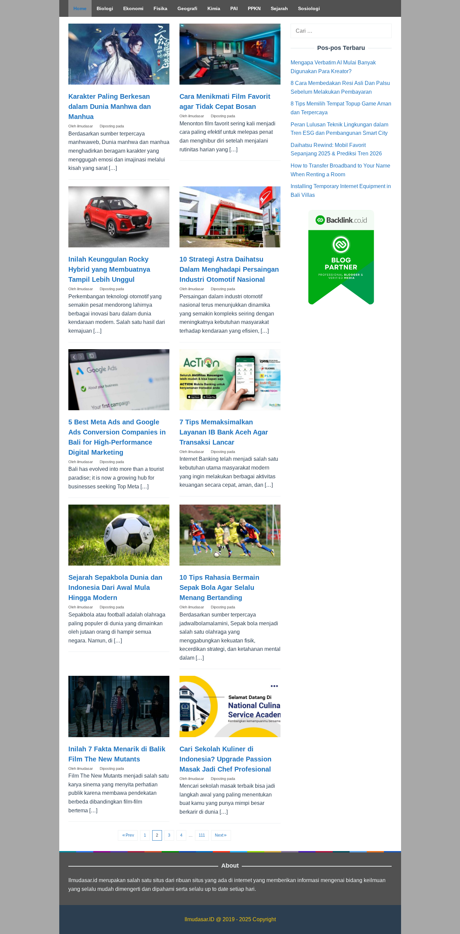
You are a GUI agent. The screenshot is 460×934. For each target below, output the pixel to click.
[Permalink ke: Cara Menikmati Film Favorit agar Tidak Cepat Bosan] (230, 54)
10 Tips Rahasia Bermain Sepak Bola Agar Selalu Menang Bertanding (219, 587)
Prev (130, 835)
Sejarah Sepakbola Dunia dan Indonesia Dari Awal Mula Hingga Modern (115, 587)
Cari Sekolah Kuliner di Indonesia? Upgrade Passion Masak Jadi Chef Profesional (225, 759)
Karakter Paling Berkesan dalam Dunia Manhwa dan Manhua (109, 106)
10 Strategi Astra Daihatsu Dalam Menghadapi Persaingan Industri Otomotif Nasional (229, 269)
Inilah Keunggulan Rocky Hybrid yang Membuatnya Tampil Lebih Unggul (109, 269)
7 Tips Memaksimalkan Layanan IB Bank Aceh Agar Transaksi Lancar (223, 432)
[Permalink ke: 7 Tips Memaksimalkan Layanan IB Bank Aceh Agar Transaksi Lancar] (230, 379)
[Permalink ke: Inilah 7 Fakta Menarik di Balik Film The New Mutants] (118, 706)
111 (202, 835)
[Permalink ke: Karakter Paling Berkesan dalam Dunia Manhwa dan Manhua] (118, 54)
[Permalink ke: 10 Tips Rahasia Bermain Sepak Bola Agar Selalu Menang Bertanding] (230, 535)
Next (219, 835)
